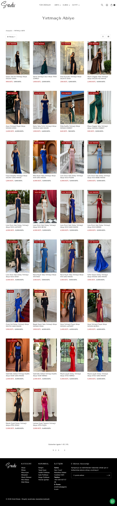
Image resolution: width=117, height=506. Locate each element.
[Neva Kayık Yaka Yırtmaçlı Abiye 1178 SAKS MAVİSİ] (72, 256)
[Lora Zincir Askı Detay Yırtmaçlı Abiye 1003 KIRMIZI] (99, 206)
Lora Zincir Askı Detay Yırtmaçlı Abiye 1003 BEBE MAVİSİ (98, 177)
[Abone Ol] (108, 475)
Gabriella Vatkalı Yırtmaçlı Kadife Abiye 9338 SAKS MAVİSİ (17, 375)
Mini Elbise (25, 480)
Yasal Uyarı (42, 470)
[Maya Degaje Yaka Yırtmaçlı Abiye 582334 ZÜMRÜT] (99, 107)
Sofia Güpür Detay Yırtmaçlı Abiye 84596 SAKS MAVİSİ (97, 276)
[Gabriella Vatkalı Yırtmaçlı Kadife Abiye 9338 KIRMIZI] (45, 355)
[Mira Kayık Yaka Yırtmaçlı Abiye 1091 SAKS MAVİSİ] (45, 157)
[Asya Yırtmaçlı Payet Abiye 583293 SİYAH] (18, 107)
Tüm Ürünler (45, 5)
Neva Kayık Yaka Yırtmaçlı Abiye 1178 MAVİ (44, 276)
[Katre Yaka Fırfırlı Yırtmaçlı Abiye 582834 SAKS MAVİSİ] (45, 107)
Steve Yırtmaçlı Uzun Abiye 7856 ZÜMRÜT (45, 78)
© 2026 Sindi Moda (13, 499)
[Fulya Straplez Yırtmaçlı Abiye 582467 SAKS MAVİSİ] (18, 157)
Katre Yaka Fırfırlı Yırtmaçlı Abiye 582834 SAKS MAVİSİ (44, 127)
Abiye (57, 5)
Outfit (75, 5)
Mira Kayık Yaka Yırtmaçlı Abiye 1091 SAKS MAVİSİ (44, 177)
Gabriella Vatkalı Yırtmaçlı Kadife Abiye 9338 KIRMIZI (45, 375)
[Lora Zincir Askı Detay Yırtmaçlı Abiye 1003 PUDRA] (72, 157)
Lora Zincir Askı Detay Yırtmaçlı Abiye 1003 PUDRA (71, 177)
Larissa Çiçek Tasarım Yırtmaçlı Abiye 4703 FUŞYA (44, 424)
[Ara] (102, 5)
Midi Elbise (25, 482)
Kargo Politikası (43, 477)
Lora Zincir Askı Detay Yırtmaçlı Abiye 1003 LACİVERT (17, 226)
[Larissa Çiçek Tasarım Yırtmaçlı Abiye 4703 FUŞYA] (45, 404)
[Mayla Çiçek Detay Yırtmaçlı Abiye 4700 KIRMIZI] (72, 355)
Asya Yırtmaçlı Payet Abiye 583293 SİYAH (15, 127)
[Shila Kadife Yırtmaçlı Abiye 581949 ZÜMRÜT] (72, 107)
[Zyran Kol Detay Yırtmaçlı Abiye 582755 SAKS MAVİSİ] (18, 305)
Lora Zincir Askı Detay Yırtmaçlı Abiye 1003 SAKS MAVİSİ (71, 226)
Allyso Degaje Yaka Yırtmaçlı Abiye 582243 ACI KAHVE (97, 78)
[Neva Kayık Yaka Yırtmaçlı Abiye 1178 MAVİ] (45, 256)
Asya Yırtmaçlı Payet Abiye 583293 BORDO (97, 325)
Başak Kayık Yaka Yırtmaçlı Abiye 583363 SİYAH (45, 325)
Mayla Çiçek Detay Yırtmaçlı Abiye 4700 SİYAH (16, 424)
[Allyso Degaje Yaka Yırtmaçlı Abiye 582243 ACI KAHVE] (99, 58)
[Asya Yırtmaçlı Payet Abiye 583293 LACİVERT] (72, 305)
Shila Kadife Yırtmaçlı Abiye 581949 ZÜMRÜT (70, 127)
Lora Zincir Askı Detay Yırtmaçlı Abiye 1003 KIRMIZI (98, 226)
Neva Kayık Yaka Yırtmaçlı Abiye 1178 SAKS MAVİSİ (71, 276)
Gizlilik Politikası (44, 472)
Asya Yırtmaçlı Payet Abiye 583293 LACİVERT (70, 325)
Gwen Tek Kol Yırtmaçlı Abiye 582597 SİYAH (16, 78)
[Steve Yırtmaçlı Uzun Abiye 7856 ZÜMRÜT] (45, 58)
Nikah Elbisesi (26, 477)
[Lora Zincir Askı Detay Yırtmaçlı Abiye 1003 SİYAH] (18, 256)
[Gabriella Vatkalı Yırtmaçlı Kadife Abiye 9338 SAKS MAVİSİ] (18, 355)
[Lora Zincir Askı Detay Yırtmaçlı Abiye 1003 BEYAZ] (45, 206)
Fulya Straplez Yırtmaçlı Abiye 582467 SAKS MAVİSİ (16, 177)
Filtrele (11, 37)
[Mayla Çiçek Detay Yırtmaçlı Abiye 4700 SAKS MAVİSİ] (99, 355)
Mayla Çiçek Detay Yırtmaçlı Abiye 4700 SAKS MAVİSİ (97, 375)
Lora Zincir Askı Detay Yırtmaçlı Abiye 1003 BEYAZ (44, 226)
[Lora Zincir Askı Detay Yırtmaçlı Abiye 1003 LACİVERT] (18, 206)
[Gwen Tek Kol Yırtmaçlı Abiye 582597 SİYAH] (18, 58)
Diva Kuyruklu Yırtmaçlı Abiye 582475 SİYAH (70, 78)
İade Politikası (43, 475)
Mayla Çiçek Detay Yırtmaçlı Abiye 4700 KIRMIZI (70, 375)
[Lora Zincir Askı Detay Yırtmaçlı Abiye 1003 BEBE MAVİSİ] (99, 157)
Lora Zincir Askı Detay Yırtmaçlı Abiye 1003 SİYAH (17, 276)
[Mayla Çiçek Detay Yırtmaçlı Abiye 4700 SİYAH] (18, 404)
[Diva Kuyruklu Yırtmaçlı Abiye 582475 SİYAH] (72, 58)
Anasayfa (9, 31)
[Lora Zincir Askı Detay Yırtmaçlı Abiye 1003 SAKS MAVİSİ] (72, 206)
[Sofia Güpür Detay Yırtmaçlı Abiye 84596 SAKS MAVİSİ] (99, 256)
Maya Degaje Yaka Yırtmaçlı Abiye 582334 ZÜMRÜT (97, 127)
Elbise (65, 5)
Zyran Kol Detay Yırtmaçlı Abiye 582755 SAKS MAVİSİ (17, 325)
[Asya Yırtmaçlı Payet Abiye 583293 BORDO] (99, 305)
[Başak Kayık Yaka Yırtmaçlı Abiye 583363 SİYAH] (45, 305)
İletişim (40, 468)
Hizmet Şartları (43, 480)
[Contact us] (112, 501)
